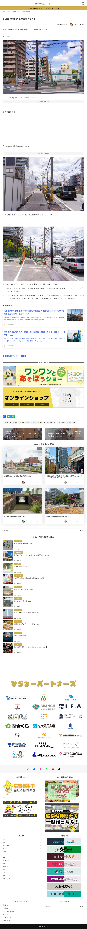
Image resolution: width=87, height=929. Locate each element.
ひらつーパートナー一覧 (10, 797)
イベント (5, 864)
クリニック (6, 861)
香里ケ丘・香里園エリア (47, 422)
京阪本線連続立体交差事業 (58, 295)
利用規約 (5, 908)
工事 (16, 422)
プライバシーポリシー (9, 911)
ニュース (5, 842)
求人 (4, 870)
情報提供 (5, 905)
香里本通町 (72, 422)
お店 (4, 854)
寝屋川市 (8, 422)
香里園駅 (62, 422)
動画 (4, 858)
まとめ (4, 852)
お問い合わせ (6, 879)
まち (83, 24)
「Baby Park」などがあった (19, 97)
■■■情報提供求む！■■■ (15, 356)
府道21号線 (25, 422)
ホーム (4, 839)
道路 (34, 422)
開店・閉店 (6, 845)
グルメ (4, 848)
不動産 (4, 873)
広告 (4, 876)
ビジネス (5, 867)
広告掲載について (8, 917)
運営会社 (5, 914)
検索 (81, 530)
